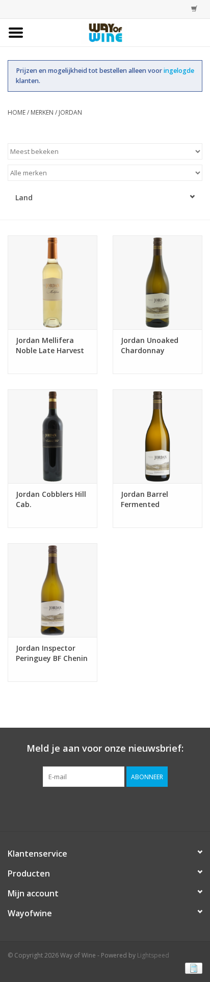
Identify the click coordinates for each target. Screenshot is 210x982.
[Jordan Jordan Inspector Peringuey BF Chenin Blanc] (52, 590)
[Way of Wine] (121, 32)
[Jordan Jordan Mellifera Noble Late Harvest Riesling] (52, 282)
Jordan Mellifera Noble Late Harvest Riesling (50, 345)
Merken (42, 112)
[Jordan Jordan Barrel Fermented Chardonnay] (157, 436)
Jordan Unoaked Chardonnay (149, 345)
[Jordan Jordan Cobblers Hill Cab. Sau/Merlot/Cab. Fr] (52, 436)
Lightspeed (153, 955)
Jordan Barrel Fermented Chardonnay (144, 499)
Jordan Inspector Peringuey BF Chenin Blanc (52, 653)
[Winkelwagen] (191, 9)
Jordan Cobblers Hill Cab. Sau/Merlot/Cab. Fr (51, 499)
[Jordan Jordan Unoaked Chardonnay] (157, 282)
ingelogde (179, 70)
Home (16, 112)
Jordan (70, 112)
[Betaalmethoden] (191, 968)
